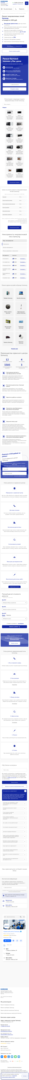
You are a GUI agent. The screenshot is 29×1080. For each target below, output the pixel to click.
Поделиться (2, 1056)
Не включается (5, 258)
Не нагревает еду (6, 262)
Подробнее (14, 684)
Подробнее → (23, 258)
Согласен (25, 1076)
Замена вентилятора (6, 211)
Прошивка (4, 196)
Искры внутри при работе (6, 274)
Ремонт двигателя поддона (7, 200)
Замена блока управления (7, 214)
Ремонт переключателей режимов (9, 203)
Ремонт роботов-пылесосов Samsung (10, 1010)
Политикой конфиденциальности (14, 891)
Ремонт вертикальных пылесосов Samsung (11, 1013)
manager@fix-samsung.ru (7, 1034)
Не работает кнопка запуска (6, 269)
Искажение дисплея (7, 265)
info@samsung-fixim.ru (6, 1031)
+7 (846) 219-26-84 (18, 2)
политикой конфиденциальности (20, 475)
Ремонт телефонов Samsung (7, 1004)
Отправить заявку (14, 89)
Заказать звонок (14, 643)
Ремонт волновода (6, 207)
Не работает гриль (6, 277)
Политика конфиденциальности (14, 1067)
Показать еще (14, 348)
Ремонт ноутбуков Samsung (7, 1007)
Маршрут (8, 940)
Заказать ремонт (13, 626)
